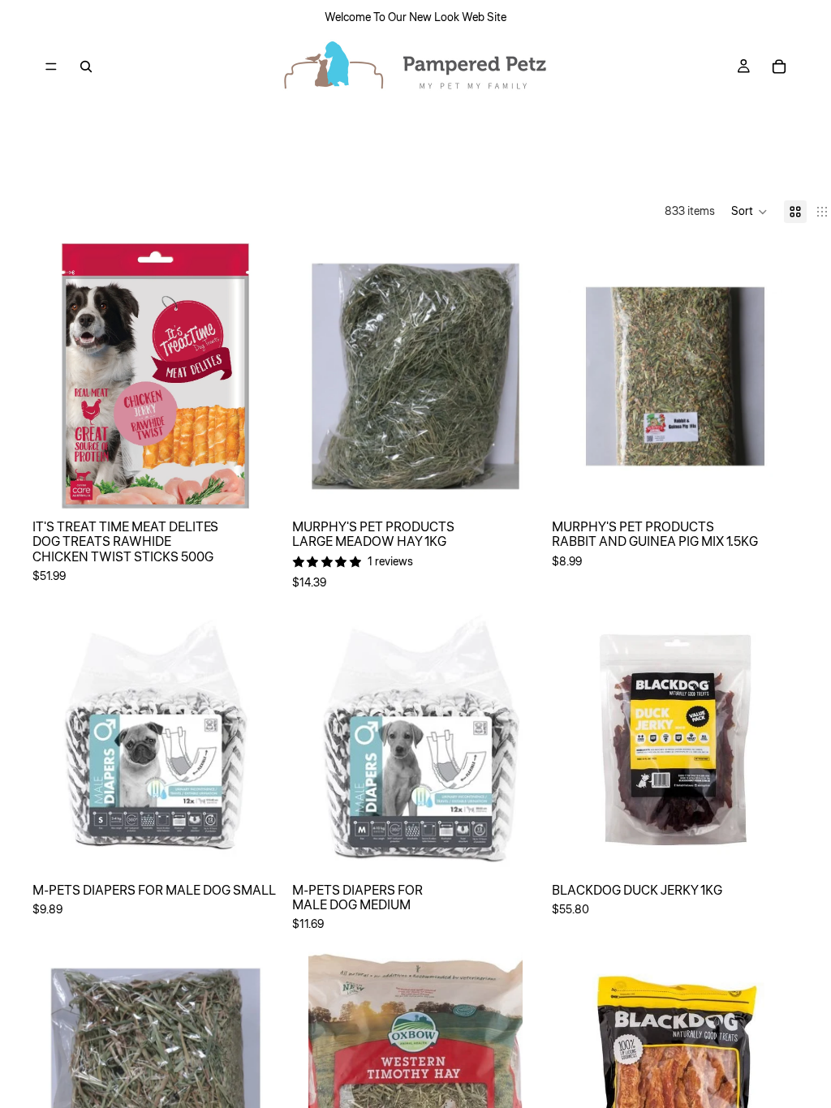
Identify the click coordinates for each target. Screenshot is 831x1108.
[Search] (86, 66)
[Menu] (51, 66)
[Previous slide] (73, 740)
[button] (749, 212)
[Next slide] (238, 740)
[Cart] (779, 66)
